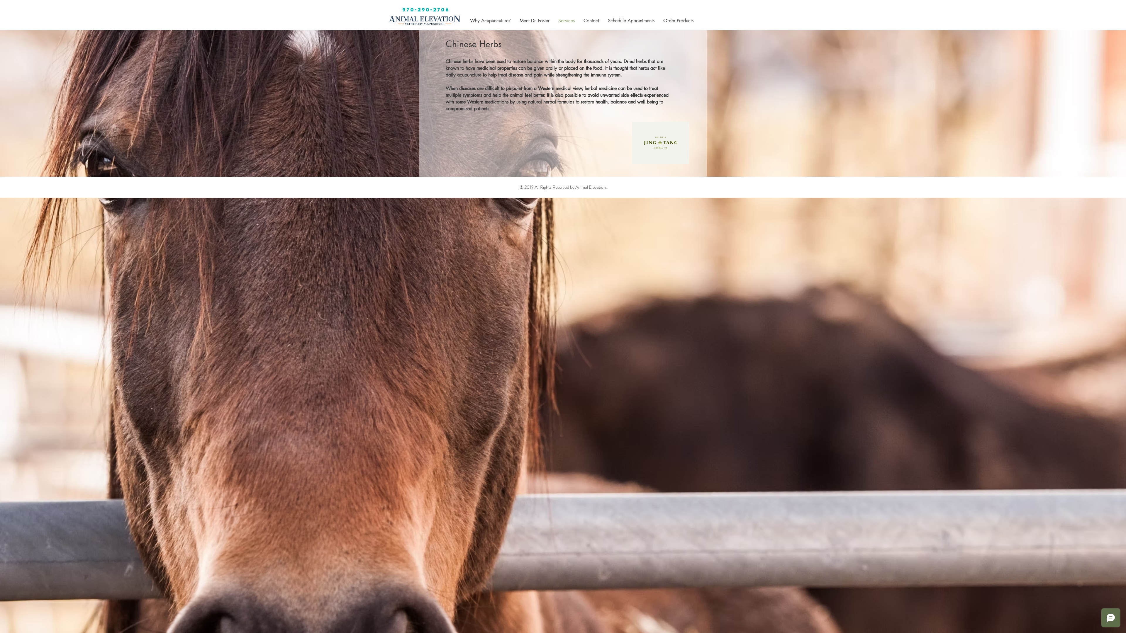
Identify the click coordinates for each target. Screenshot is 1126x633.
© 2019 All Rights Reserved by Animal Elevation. (563, 187)
